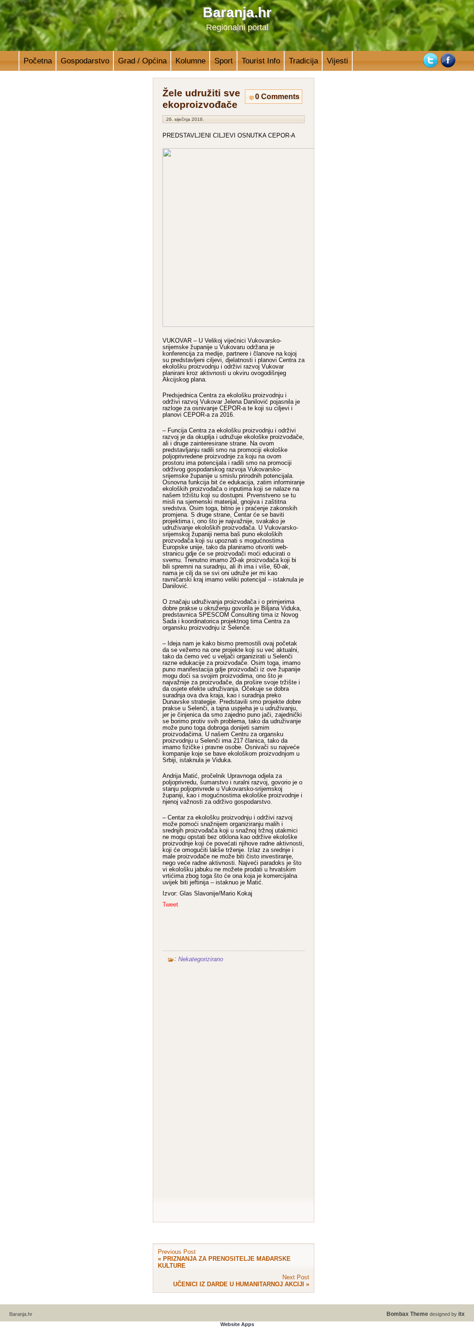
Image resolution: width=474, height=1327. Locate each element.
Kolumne (190, 60)
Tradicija (303, 60)
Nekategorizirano (200, 959)
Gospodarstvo (85, 60)
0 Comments (277, 96)
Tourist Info (261, 60)
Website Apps (237, 1324)
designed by (426, 1314)
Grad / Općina (142, 60)
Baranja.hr (237, 12)
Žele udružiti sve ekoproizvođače (201, 99)
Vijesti (337, 60)
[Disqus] (233, 1089)
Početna (38, 60)
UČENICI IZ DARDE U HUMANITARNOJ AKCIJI (238, 1284)
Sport (223, 60)
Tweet (170, 904)
